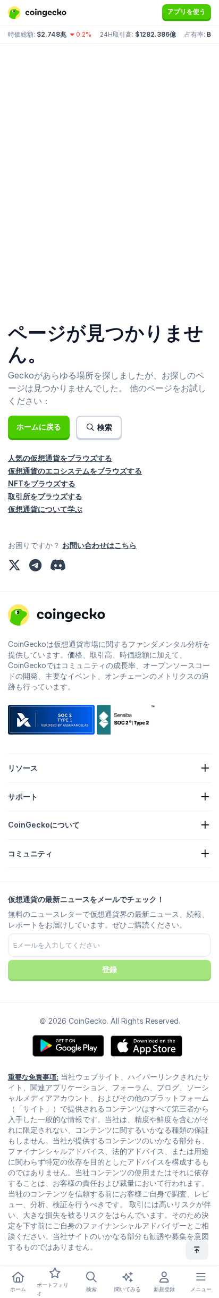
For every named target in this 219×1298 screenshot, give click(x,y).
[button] (39, 427)
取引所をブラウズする (45, 496)
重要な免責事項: (33, 1077)
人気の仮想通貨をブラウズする (60, 457)
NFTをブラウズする (41, 483)
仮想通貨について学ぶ (45, 508)
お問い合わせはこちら (99, 545)
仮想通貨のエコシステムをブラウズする (75, 470)
